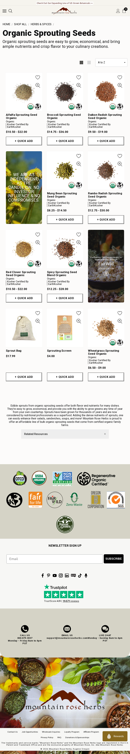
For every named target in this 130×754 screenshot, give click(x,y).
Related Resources (36, 434)
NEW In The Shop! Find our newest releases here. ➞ (64, 3)
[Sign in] (118, 11)
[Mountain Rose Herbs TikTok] (80, 576)
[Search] (10, 11)
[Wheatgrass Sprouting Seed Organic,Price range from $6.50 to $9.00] (106, 327)
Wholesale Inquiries (51, 732)
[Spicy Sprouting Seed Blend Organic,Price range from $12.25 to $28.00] (65, 249)
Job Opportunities (30, 732)
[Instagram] (61, 576)
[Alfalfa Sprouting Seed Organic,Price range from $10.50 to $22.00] (24, 92)
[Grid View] (81, 62)
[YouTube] (55, 576)
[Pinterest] (49, 576)
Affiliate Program (91, 732)
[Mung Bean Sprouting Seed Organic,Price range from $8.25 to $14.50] (65, 170)
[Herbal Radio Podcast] (86, 576)
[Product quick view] (37, 85)
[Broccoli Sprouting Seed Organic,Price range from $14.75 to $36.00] (65, 92)
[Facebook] (43, 576)
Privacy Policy (47, 737)
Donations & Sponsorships (77, 737)
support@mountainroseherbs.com (67, 638)
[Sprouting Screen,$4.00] (65, 327)
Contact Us (12, 732)
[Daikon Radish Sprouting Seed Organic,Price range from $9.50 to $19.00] (106, 92)
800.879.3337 (24, 638)
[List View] (89, 62)
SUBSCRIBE (113, 558)
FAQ (59, 737)
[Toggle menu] (4, 11)
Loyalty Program (71, 732)
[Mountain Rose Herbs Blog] (73, 576)
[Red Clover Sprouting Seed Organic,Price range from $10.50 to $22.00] (24, 249)
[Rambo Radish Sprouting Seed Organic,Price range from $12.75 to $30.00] (106, 170)
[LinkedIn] (67, 576)
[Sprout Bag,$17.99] (24, 327)
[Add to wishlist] (37, 77)
